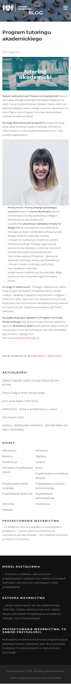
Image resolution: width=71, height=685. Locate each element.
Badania (7, 456)
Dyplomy (41, 456)
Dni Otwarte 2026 (13, 417)
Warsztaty (54, 356)
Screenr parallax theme (22, 678)
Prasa (39, 467)
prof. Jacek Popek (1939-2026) (20, 401)
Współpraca (43, 504)
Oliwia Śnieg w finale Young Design (23, 392)
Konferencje (9, 462)
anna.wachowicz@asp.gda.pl (23, 338)
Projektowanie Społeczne (17, 493)
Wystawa (7, 509)
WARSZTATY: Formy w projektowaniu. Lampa (29, 409)
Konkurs (41, 462)
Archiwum (42, 450)
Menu (65, 7)
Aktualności (36, 356)
